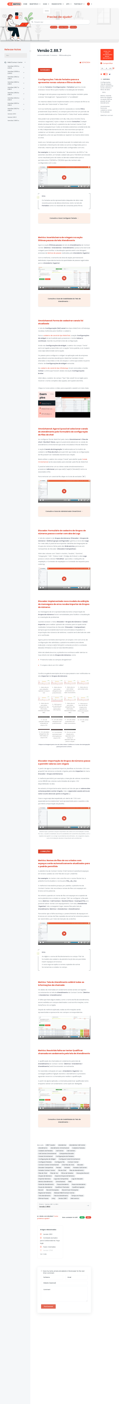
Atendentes (62, 1145)
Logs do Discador (77, 1179)
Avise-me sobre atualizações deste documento (107, 54)
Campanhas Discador (67, 1153)
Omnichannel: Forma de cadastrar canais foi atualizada (106, 109)
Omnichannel (60, 1182)
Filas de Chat (42, 1173)
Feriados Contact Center (46, 1170)
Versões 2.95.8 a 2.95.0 (13, 93)
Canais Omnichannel (45, 1156)
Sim (82, 1217)
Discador (80, 1165)
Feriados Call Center (80, 1167)
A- (102, 68)
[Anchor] (82, 82)
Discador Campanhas (45, 1167)
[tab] (46, 403)
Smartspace (34, 4)
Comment (45, 1287)
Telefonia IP (78, 4)
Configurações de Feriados (65, 1156)
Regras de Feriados (44, 1193)
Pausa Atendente (62, 1184)
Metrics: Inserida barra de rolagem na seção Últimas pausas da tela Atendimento (106, 99)
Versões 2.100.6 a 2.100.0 (14, 72)
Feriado (58, 1167)
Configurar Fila (59, 1162)
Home (25, 4)
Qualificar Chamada (62, 1187)
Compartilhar (108, 63)
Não (88, 1217)
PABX (70, 1182)
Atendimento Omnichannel (60, 1148)
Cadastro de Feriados (45, 1151)
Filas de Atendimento (77, 1170)
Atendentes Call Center (77, 1145)
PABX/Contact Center (15, 62)
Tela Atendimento (44, 1196)
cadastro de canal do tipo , (56, 335)
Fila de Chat (62, 1170)
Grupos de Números (45, 1176)
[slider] (53, 186)
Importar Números (44, 1179)
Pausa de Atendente (78, 1184)
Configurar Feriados (45, 1162)
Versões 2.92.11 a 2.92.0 (13, 109)
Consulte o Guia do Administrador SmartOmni (63, 511)
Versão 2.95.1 (47, 1234)
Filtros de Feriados (67, 1173)
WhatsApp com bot (49, 414)
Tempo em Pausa (77, 1196)
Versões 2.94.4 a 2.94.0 (13, 99)
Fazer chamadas (49, 1247)
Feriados (67, 1167)
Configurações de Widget (47, 1159)
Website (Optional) (47, 1282)
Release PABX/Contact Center (64, 1193)
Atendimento (42, 1148)
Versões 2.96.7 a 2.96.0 (13, 88)
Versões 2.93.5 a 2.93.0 (13, 104)
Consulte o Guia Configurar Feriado (63, 218)
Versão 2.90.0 (12, 117)
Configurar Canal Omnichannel (69, 1159)
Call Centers (71, 1151)
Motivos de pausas (54, 253)
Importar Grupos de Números (64, 1176)
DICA (104, 92)
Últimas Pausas (43, 1198)
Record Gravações (52, 1190)
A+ (110, 68)
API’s (67, 4)
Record (40, 1190)
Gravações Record (83, 1173)
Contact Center (63, 27)
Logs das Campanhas (61, 1179)
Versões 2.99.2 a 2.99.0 (13, 78)
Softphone (73, 27)
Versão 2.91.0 (12, 114)
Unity (53, 1198)
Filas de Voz (54, 1173)
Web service (75, 1198)
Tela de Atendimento (61, 1196)
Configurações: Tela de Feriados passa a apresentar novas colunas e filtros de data (106, 85)
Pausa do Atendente (45, 1187)
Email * (68, 1276)
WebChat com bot (50, 403)
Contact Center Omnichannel (48, 1165)
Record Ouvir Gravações (70, 1190)
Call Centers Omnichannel (47, 1153)
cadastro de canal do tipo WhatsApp (54, 368)
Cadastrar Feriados (78, 1148)
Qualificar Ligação (78, 1187)
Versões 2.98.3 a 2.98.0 (13, 83)
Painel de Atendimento (46, 1184)
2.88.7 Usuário (50, 1145)
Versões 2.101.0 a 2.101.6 (13, 67)
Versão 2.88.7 (62, 1198)
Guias (45, 4)
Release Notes (57, 4)
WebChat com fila (49, 409)
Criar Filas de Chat (68, 1165)
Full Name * (45, 1276)
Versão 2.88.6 (48, 1205)
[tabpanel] (72, 405)
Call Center (53, 27)
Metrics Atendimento (45, 1182)
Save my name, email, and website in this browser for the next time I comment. (64, 1272)
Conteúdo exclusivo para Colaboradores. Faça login (50, 1240)
